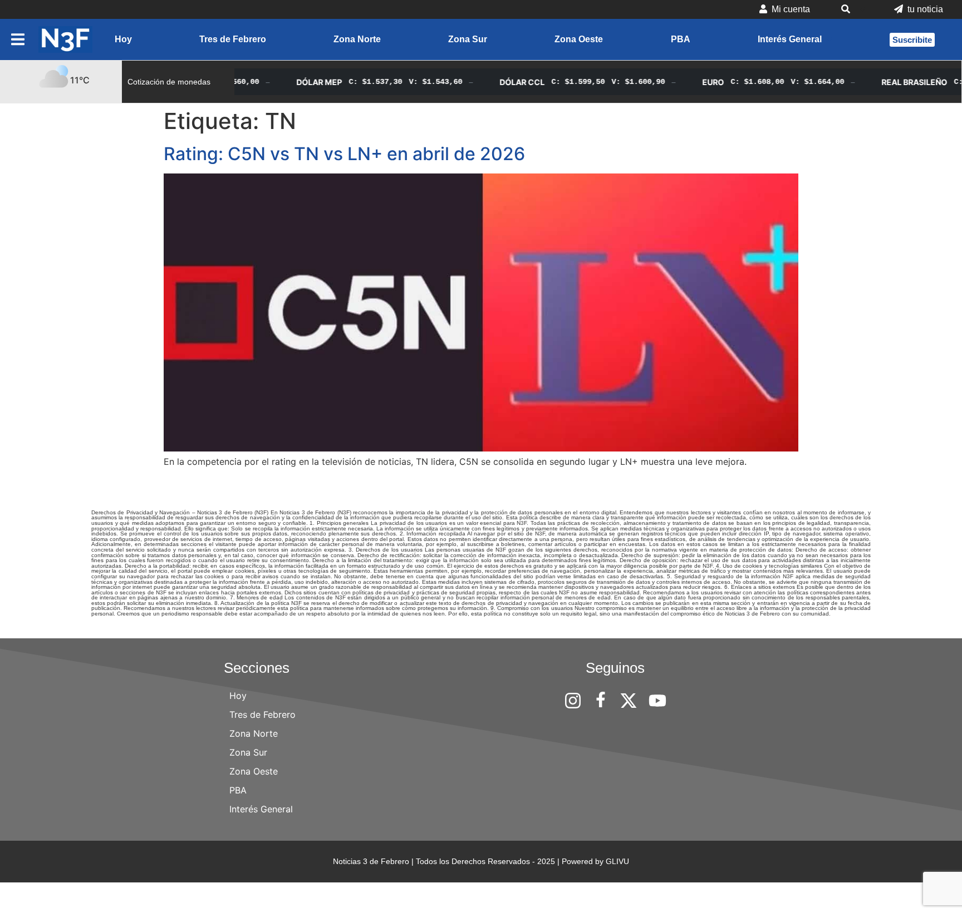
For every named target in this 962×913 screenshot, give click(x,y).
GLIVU (617, 861)
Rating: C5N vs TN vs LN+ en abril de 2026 (344, 154)
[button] (852, 9)
